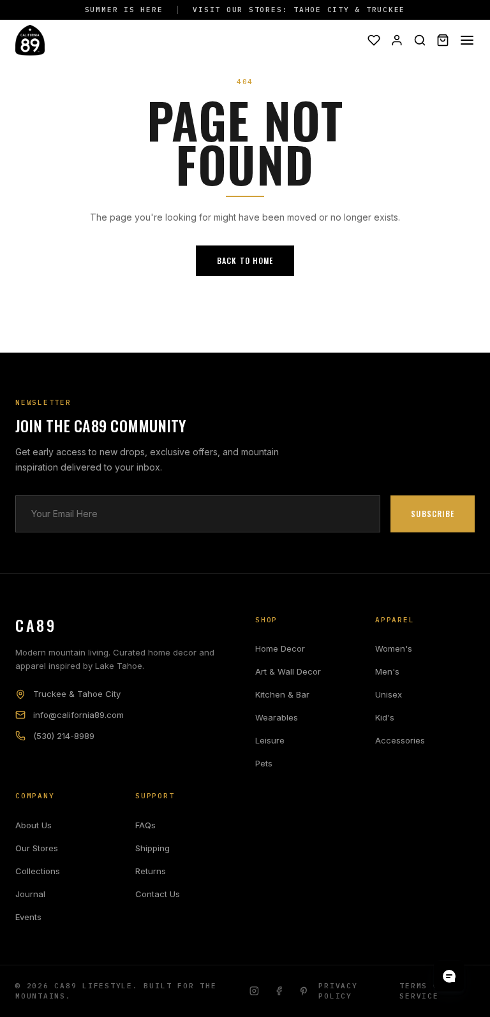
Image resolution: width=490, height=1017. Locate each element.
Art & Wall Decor (288, 671)
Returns (150, 871)
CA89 (35, 624)
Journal (30, 894)
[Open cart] (442, 40)
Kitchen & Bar (282, 694)
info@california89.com (78, 715)
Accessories (400, 740)
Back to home (245, 260)
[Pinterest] (304, 990)
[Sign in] (396, 40)
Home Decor (280, 648)
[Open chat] (449, 976)
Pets (263, 763)
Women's (393, 648)
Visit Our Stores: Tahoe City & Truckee (299, 9)
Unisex (388, 694)
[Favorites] (374, 40)
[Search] (419, 40)
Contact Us (157, 894)
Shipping (152, 848)
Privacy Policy (337, 991)
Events (28, 917)
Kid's (384, 717)
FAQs (145, 825)
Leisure (270, 740)
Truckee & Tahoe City (77, 694)
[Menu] (467, 40)
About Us (33, 825)
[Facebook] (279, 990)
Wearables (276, 717)
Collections (37, 871)
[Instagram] (254, 990)
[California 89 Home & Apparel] (30, 40)
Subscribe (432, 513)
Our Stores (36, 848)
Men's (387, 671)
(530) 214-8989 (63, 736)
